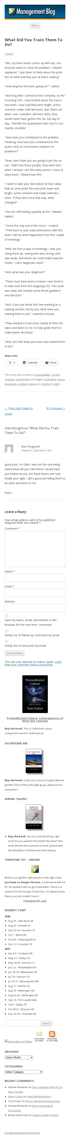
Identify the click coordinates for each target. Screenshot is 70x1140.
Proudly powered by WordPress (22, 1133)
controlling (50, 379)
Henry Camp (15, 1096)
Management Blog (35, 12)
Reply (8, 492)
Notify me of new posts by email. (25, 645)
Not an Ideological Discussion (42, 1101)
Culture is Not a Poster (45, 1115)
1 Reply (9, 54)
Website (10, 601)
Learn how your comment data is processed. (33, 663)
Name (10, 571)
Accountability (42, 374)
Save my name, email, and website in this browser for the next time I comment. (31, 622)
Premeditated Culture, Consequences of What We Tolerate (35, 719)
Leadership (22, 379)
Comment (12, 528)
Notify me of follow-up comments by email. (32, 635)
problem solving (27, 384)
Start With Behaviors (39, 1096)
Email (9, 586)
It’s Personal (55, 408)
